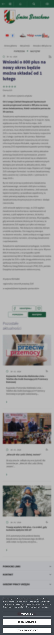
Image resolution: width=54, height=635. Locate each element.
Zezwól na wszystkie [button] (27, 630)
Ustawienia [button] (27, 614)
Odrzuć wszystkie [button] (27, 622)
